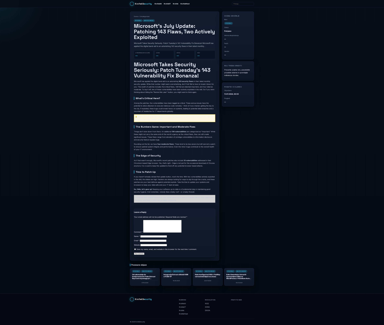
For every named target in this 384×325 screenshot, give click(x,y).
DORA (207, 307)
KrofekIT (167, 4)
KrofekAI (158, 4)
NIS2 (207, 304)
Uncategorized (144, 16)
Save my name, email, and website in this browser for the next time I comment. (166, 249)
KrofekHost (185, 4)
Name (137, 236)
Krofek (175, 4)
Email (136, 241)
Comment (138, 232)
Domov (136, 16)
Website (137, 245)
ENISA (207, 310)
